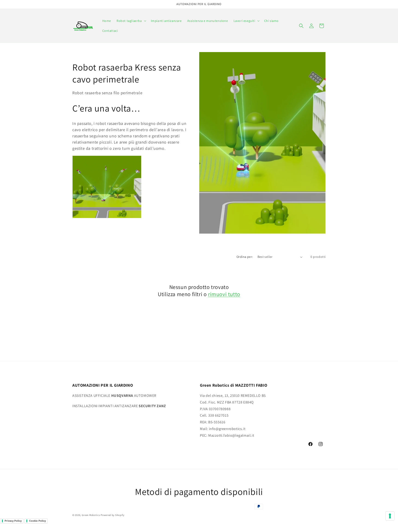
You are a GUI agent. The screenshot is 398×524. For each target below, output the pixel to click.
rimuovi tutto (224, 294)
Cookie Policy (37, 520)
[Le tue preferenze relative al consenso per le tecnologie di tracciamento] (390, 516)
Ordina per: (245, 257)
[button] (131, 21)
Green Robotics (91, 515)
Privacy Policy (13, 520)
